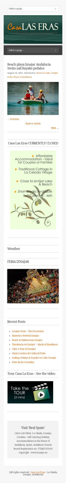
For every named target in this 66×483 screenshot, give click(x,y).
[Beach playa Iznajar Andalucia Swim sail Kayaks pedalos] (33, 114)
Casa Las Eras (38, 472)
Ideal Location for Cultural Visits (28, 353)
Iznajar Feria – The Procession (28, 331)
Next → (55, 128)
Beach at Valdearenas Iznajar (27, 340)
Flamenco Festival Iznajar (25, 335)
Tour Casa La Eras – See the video (31, 373)
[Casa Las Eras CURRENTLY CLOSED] (33, 190)
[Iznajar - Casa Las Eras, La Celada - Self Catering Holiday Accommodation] (33, 29)
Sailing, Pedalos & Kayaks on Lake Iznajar (34, 357)
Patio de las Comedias (23, 362)
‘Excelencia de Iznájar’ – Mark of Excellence (35, 344)
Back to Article (33, 123)
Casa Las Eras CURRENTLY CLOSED (33, 143)
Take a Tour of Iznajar (24, 349)
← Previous (13, 119)
